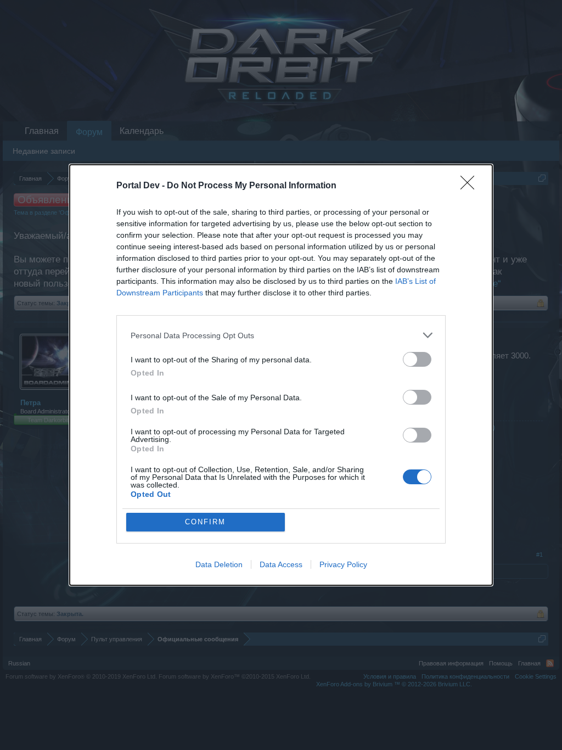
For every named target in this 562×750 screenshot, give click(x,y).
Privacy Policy (343, 564)
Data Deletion (219, 564)
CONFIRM (205, 522)
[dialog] (281, 375)
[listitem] (281, 335)
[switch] (417, 359)
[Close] (470, 186)
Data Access (281, 564)
